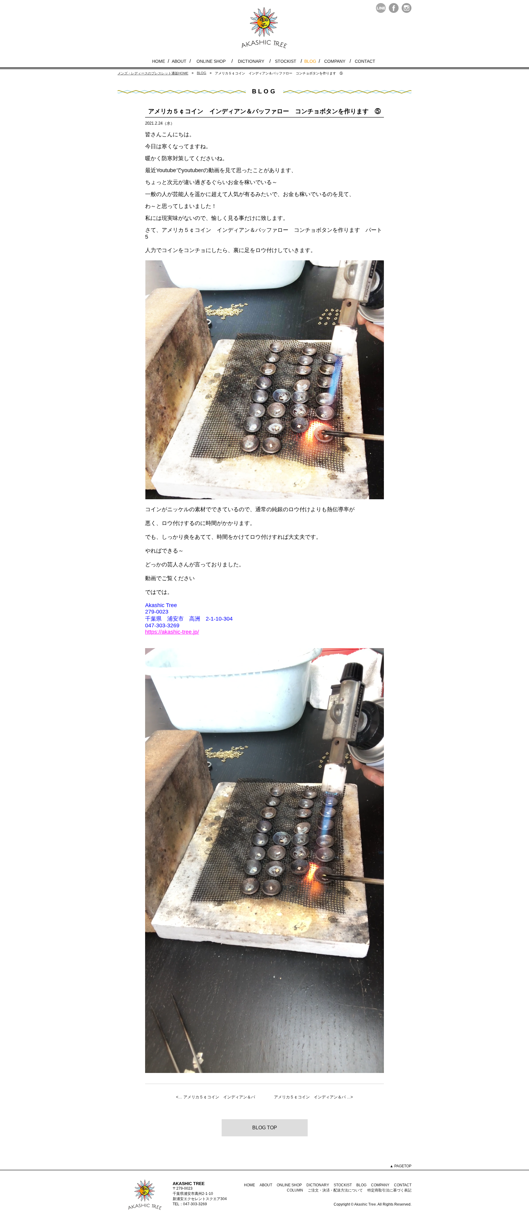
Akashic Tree (365, 1204)
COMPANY (334, 61)
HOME (158, 61)
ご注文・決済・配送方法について (335, 1190)
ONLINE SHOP (211, 61)
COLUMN (295, 1190)
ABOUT (179, 61)
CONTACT (365, 61)
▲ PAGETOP (400, 1166)
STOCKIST (285, 61)
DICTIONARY (251, 61)
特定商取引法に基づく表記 (389, 1190)
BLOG (310, 61)
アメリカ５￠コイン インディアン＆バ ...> (313, 1097)
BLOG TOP (264, 1127)
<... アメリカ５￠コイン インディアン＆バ (215, 1097)
